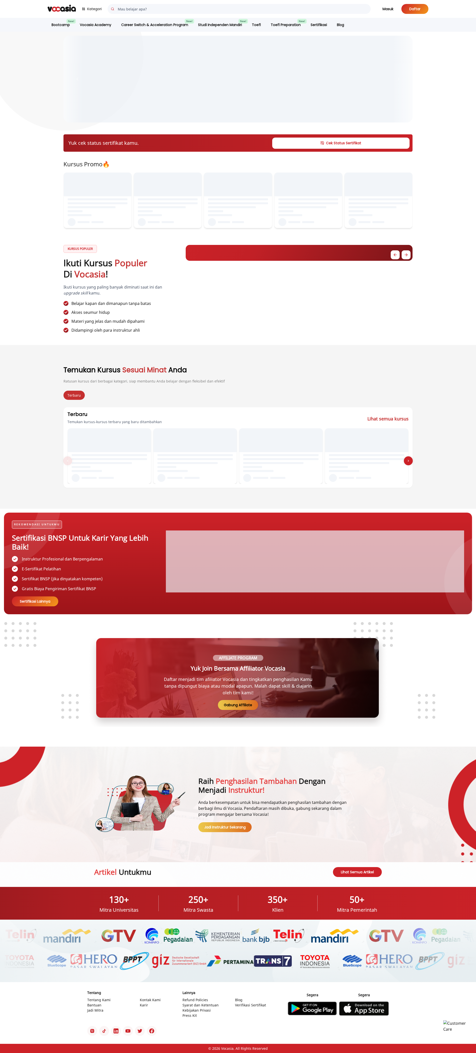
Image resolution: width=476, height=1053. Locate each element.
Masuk (388, 8)
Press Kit (189, 1015)
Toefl (256, 24)
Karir (144, 1005)
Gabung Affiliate (238, 704)
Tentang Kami (99, 999)
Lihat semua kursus (388, 419)
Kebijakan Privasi (196, 1010)
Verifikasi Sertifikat (250, 1005)
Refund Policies (195, 999)
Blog (340, 24)
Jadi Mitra (95, 1010)
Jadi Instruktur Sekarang (225, 827)
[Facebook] (152, 1031)
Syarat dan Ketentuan (200, 1005)
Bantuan (94, 1005)
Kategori (94, 8)
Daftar (414, 8)
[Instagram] (92, 1031)
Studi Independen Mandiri (220, 24)
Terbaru (74, 395)
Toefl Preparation (286, 24)
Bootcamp (61, 24)
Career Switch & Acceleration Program (154, 24)
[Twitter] (140, 1031)
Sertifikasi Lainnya (35, 601)
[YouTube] (128, 1031)
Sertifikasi (319, 24)
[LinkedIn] (116, 1031)
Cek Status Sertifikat (343, 143)
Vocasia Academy (95, 24)
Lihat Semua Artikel (357, 872)
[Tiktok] (104, 1031)
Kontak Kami (150, 999)
